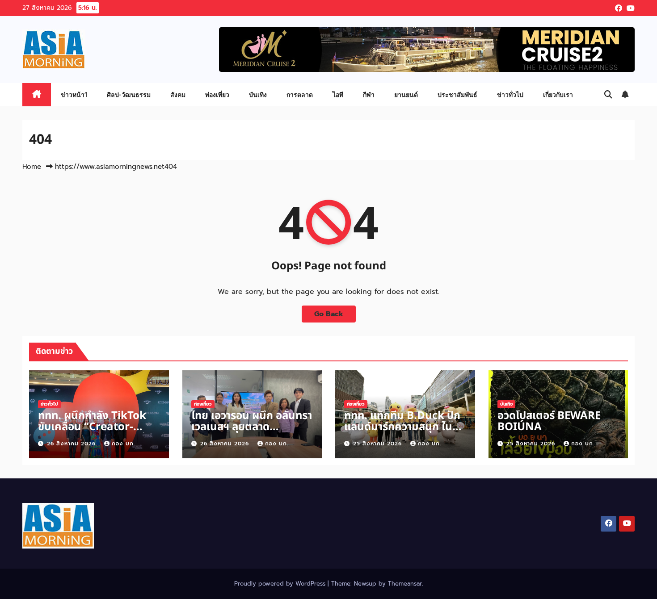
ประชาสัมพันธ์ (457, 94)
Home (31, 167)
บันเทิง (258, 94)
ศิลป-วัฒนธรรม (129, 94)
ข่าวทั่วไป (510, 94)
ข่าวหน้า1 (74, 94)
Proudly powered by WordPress (281, 583)
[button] (608, 94)
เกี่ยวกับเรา (558, 94)
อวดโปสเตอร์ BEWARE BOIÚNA (549, 421)
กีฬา (369, 94)
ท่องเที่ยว (217, 94)
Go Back (328, 314)
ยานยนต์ (406, 94)
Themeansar (405, 583)
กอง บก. (123, 444)
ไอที (338, 94)
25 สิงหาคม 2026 (378, 444)
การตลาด (299, 94)
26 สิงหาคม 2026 (72, 444)
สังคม (177, 94)
